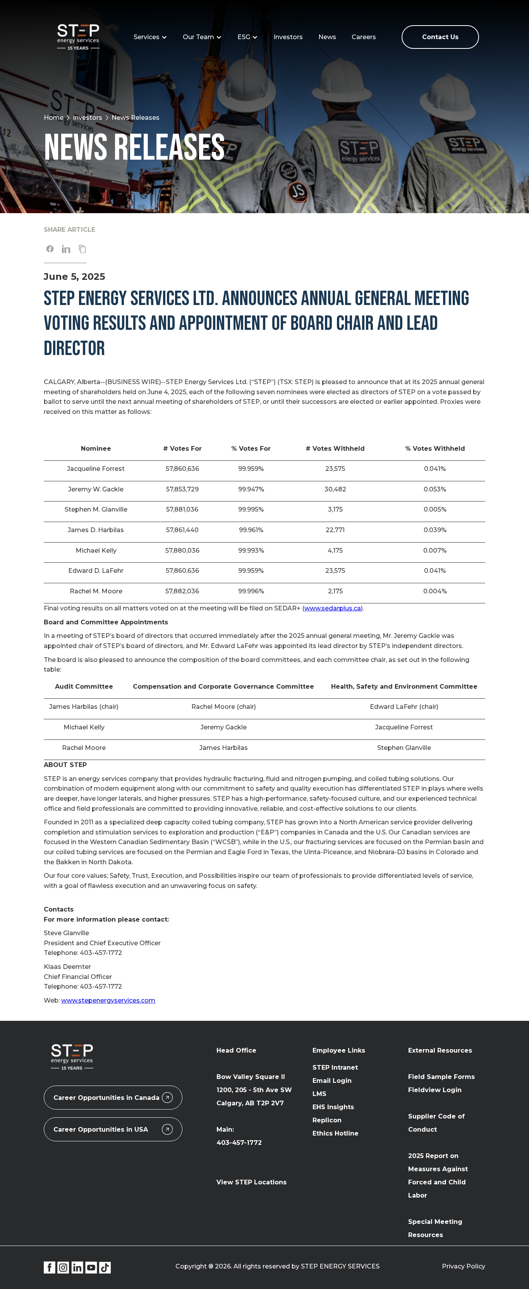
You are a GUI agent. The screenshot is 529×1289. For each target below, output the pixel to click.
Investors (288, 37)
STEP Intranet (335, 1067)
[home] (79, 37)
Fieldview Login (435, 1090)
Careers (364, 37)
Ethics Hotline (336, 1133)
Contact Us (440, 37)
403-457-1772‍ (239, 1142)
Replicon (327, 1120)
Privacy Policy (463, 1266)
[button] (150, 37)
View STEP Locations (251, 1182)
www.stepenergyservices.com (108, 1000)
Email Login (332, 1080)
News (327, 37)
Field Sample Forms (441, 1076)
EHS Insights (333, 1107)
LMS (319, 1094)
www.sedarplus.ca (332, 608)
